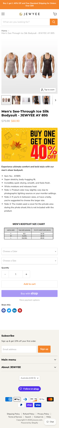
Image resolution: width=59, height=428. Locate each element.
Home (4, 31)
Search (28, 417)
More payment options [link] (29, 300)
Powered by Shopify (29, 423)
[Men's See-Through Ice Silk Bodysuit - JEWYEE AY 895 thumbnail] (6, 100)
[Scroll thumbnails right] (55, 100)
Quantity (5, 268)
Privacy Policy (43, 414)
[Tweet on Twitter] (9, 310)
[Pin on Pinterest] (20, 310)
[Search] (54, 22)
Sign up (44, 349)
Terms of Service (15, 417)
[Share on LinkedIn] (14, 310)
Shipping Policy (13, 414)
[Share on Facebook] (3, 310)
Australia (28, 378)
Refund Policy (28, 414)
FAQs (48, 417)
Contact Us (38, 417)
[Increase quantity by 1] (26, 274)
